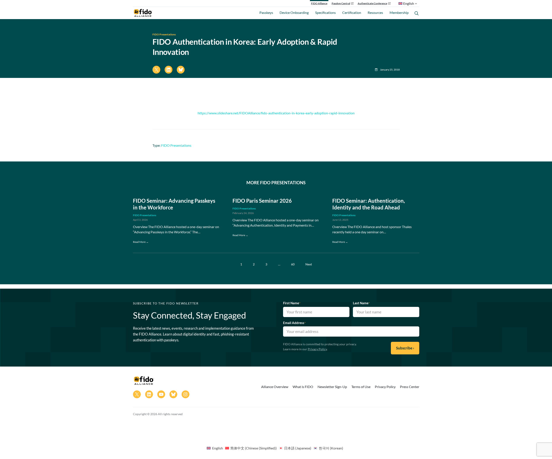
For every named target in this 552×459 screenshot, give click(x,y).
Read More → (141, 241)
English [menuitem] (217, 448)
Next (308, 264)
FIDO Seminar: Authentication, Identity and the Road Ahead (368, 204)
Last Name (361, 303)
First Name (291, 303)
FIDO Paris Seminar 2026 (262, 200)
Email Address (294, 323)
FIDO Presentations (164, 34)
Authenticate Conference (372, 3)
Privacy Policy (317, 349)
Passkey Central (341, 3)
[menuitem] (215, 448)
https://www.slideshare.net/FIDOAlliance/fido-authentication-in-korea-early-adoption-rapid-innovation (276, 113)
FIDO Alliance (319, 3)
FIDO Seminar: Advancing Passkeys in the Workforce (174, 204)
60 (293, 264)
